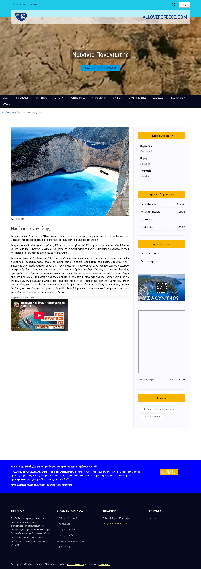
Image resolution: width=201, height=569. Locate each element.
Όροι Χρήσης (64, 546)
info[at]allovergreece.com (25, 4)
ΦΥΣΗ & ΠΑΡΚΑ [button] (78, 98)
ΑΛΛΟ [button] (5, 104)
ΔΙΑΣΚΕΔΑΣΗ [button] (159, 98)
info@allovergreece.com (115, 523)
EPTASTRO (104, 564)
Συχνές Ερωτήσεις (67, 535)
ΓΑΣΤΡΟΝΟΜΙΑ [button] (178, 98)
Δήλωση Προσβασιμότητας (71, 540)
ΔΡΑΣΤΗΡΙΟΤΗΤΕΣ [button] (137, 98)
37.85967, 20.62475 (175, 379)
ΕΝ (154, 518)
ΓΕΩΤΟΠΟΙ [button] (59, 98)
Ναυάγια (16, 112)
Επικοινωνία (64, 523)
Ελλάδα (6, 112)
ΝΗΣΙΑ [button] (6, 98)
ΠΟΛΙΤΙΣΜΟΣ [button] (41, 98)
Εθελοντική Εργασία (67, 518)
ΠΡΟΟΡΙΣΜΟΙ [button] (21, 98)
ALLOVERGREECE (75, 564)
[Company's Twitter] (173, 566)
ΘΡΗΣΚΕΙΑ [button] (118, 98)
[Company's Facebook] (166, 566)
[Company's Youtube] (187, 566)
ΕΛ (150, 518)
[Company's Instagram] (180, 566)
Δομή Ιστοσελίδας (66, 529)
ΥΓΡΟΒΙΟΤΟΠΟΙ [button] (99, 98)
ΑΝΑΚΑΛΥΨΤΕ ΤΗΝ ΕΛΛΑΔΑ (100, 68)
